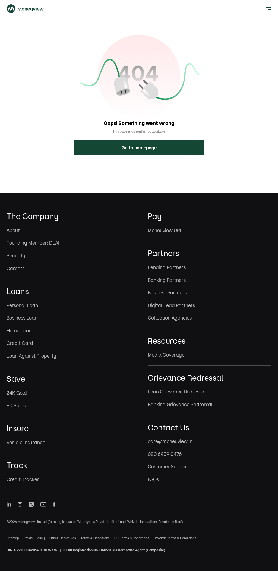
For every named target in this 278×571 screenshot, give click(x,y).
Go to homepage (139, 147)
